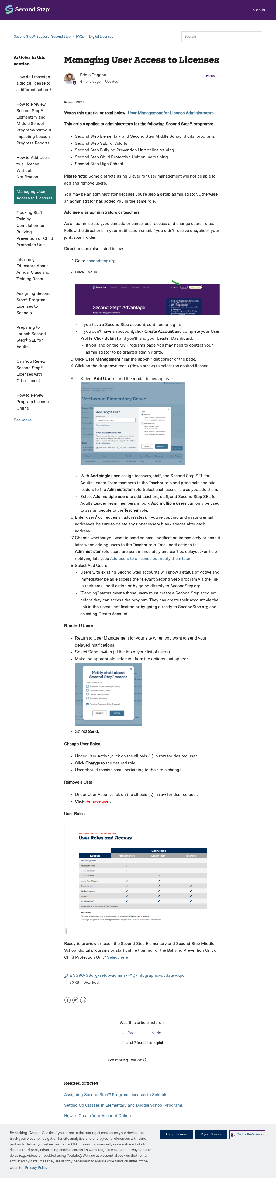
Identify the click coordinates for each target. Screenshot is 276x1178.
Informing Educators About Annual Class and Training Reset (32, 269)
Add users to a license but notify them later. (150, 559)
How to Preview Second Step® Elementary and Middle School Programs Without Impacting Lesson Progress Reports (33, 123)
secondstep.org (101, 261)
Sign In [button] (259, 10)
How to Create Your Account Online (97, 1116)
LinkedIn (83, 1000)
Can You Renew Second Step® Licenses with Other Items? (31, 371)
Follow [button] (210, 76)
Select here (117, 957)
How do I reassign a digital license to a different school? (33, 83)
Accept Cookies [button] (176, 1134)
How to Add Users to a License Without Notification (33, 167)
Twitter (75, 1000)
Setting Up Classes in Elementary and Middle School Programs (123, 1105)
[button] (247, 1134)
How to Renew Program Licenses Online (33, 402)
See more (23, 420)
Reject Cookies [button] (211, 1134)
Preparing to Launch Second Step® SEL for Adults (31, 337)
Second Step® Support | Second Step (42, 37)
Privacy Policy (36, 1168)
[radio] (128, 1033)
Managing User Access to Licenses (34, 195)
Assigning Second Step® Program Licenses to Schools (33, 303)
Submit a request (164, 1060)
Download (91, 983)
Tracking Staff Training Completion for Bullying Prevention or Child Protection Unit (34, 229)
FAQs (80, 37)
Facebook (67, 1000)
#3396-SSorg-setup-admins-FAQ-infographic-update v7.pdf (128, 975)
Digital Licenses (101, 37)
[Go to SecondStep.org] (27, 9)
